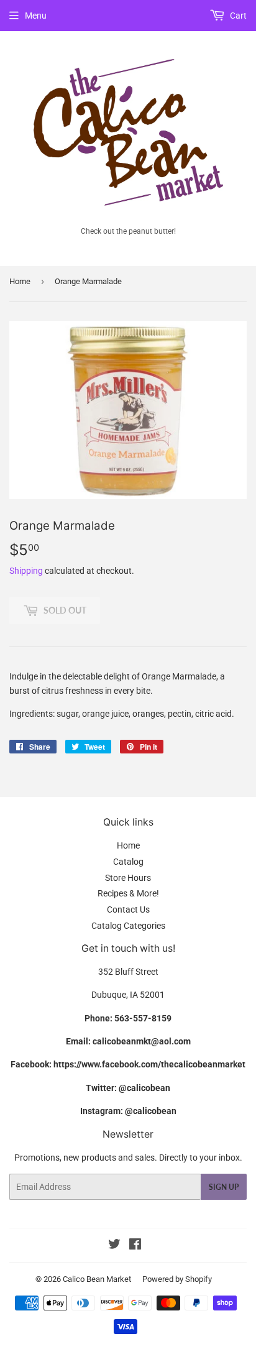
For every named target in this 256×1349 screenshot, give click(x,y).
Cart (237, 16)
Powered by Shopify (177, 1279)
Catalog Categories (128, 926)
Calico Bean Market (97, 1279)
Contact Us (128, 909)
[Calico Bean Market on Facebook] (135, 1246)
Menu (36, 16)
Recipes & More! (128, 893)
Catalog (128, 862)
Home (19, 281)
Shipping (26, 571)
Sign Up (224, 1187)
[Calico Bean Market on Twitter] (114, 1246)
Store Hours (128, 878)
